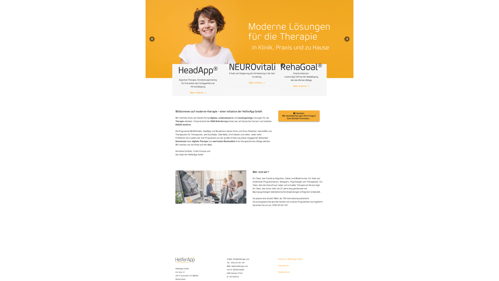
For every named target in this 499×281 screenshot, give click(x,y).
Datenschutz (284, 272)
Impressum (283, 265)
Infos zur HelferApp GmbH (290, 259)
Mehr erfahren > (249, 60)
